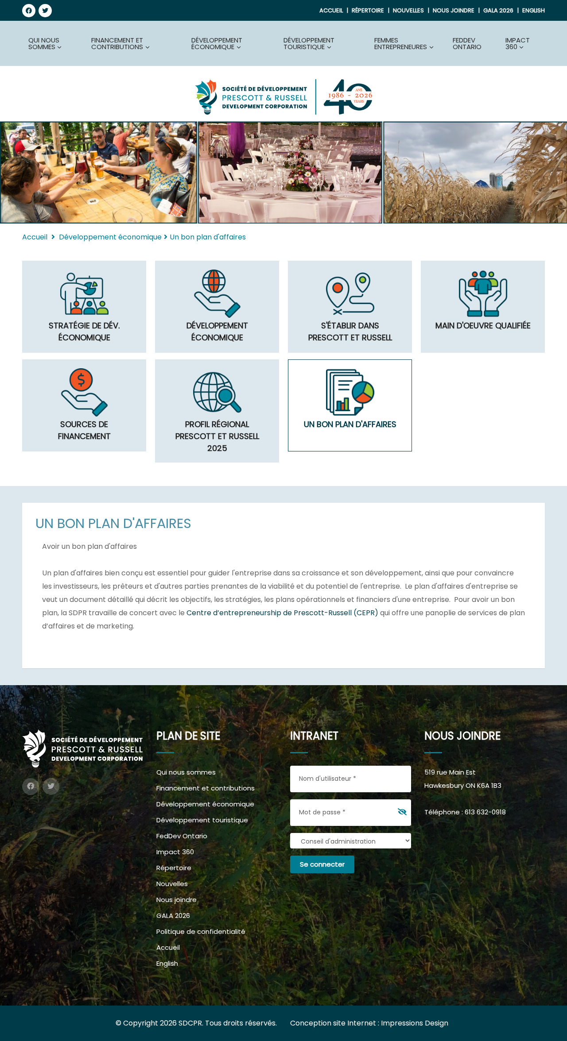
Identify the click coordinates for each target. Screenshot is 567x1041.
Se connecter (322, 864)
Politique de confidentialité (200, 931)
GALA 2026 (498, 10)
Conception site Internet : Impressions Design (369, 1023)
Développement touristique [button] (309, 43)
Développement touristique (202, 820)
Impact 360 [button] (517, 43)
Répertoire (368, 10)
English (533, 10)
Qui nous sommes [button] (43, 43)
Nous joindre (453, 10)
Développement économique (205, 804)
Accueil (331, 10)
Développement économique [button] (216, 43)
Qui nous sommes (186, 772)
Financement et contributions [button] (117, 43)
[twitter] (45, 10)
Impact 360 (175, 851)
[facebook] (28, 10)
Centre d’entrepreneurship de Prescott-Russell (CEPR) (282, 613)
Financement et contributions (205, 788)
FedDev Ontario (467, 43)
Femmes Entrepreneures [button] (400, 43)
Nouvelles (408, 10)
